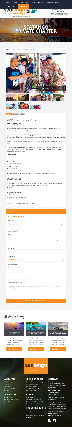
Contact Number (13, 264)
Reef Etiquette (8, 390)
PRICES (22, 114)
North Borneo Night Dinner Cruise (35, 415)
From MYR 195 (36, 349)
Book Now (23, 6)
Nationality (11, 256)
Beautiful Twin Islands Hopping (34, 382)
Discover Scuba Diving (32, 390)
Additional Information (15, 282)
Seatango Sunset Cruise (32, 411)
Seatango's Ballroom (31, 386)
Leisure (13, 49)
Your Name (11, 248)
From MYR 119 (14, 349)
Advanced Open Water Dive (33, 399)
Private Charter (30, 417)
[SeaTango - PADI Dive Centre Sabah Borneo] (20, 10)
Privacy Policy (8, 404)
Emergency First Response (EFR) (34, 402)
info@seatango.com (57, 415)
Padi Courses (11, 6)
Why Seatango (8, 382)
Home (8, 2)
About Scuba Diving (9, 388)
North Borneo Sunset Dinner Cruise (35, 413)
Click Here (10, 203)
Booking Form (8, 397)
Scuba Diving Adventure (32, 388)
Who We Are (7, 384)
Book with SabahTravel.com (11, 399)
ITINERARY (16, 114)
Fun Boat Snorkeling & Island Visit (35, 384)
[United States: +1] (10, 268)
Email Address (12, 273)
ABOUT (9, 114)
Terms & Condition (9, 402)
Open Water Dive (30, 397)
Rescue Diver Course (31, 404)
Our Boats (7, 386)
